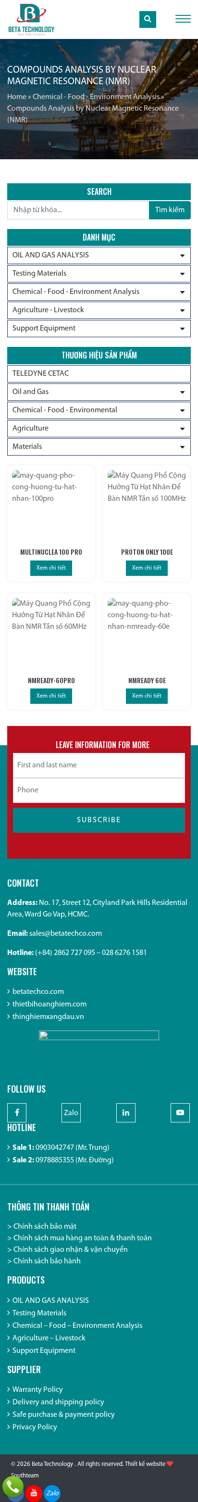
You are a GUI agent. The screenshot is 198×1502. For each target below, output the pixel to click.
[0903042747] (13, 1486)
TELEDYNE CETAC (40, 374)
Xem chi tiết (51, 568)
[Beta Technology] (31, 19)
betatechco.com (38, 992)
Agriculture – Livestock (49, 1338)
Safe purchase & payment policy (63, 1415)
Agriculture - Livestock (48, 310)
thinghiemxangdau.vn (48, 1017)
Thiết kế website (145, 1464)
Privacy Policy (34, 1427)
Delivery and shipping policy (58, 1402)
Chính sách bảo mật (44, 1227)
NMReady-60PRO (51, 680)
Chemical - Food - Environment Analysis (96, 97)
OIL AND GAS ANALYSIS (50, 255)
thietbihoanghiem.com (49, 1004)
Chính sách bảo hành (47, 1261)
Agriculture (30, 429)
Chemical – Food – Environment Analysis (77, 1326)
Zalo (71, 1113)
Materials (27, 447)
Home (16, 97)
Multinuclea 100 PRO (51, 552)
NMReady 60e (147, 680)
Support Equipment (43, 328)
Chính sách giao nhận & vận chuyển (70, 1250)
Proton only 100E (147, 552)
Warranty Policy (37, 1390)
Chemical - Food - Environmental (64, 410)
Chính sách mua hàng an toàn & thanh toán (82, 1238)
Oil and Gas (30, 392)
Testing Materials (39, 274)
